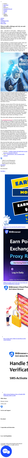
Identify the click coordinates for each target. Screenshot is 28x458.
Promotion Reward (7, 9)
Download (5, 5)
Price (4, 6)
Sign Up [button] (2, 166)
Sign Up (5, 15)
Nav (4, 12)
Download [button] (3, 164)
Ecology (5, 10)
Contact (5, 11)
